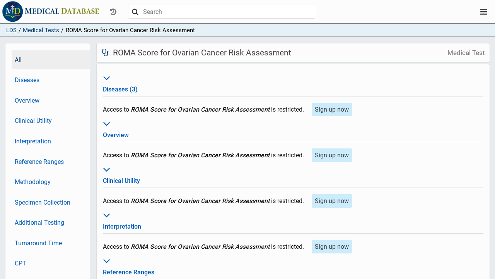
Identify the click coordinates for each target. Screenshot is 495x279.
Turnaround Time (38, 243)
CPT (20, 263)
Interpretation (33, 141)
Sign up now (332, 109)
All (18, 60)
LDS (11, 30)
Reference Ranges (39, 161)
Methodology (33, 182)
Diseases (27, 80)
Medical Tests (41, 30)
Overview (27, 100)
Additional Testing (39, 222)
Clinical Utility (33, 120)
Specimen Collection (42, 202)
